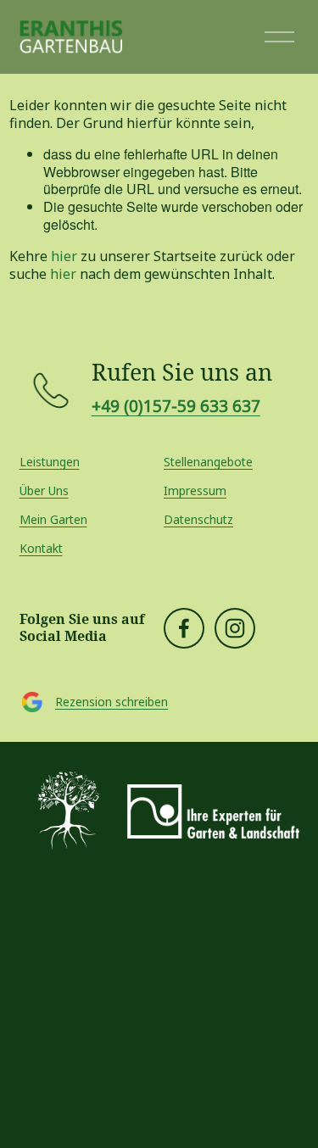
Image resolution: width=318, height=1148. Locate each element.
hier (64, 256)
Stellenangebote (208, 462)
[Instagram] (235, 628)
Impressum (195, 491)
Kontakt (41, 548)
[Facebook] (184, 628)
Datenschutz (198, 519)
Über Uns (44, 491)
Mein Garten (53, 519)
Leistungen (50, 462)
